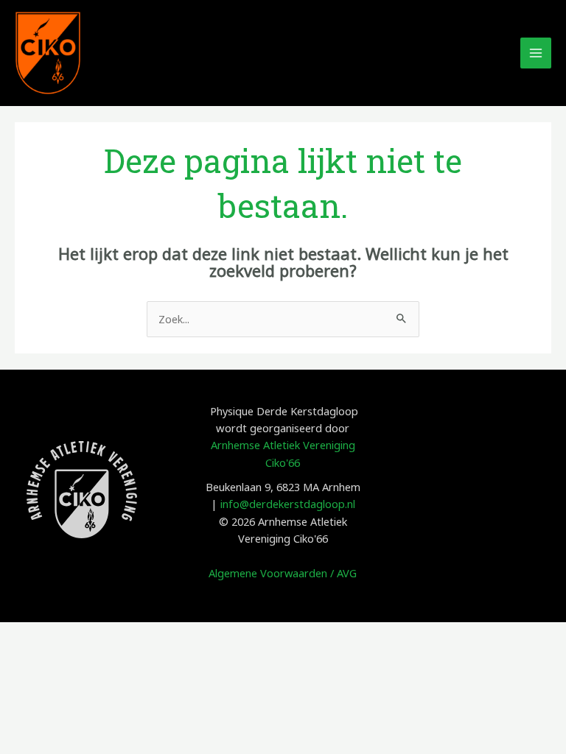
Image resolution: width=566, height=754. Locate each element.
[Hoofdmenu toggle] (535, 53)
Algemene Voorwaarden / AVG (283, 573)
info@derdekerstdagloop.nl (287, 503)
